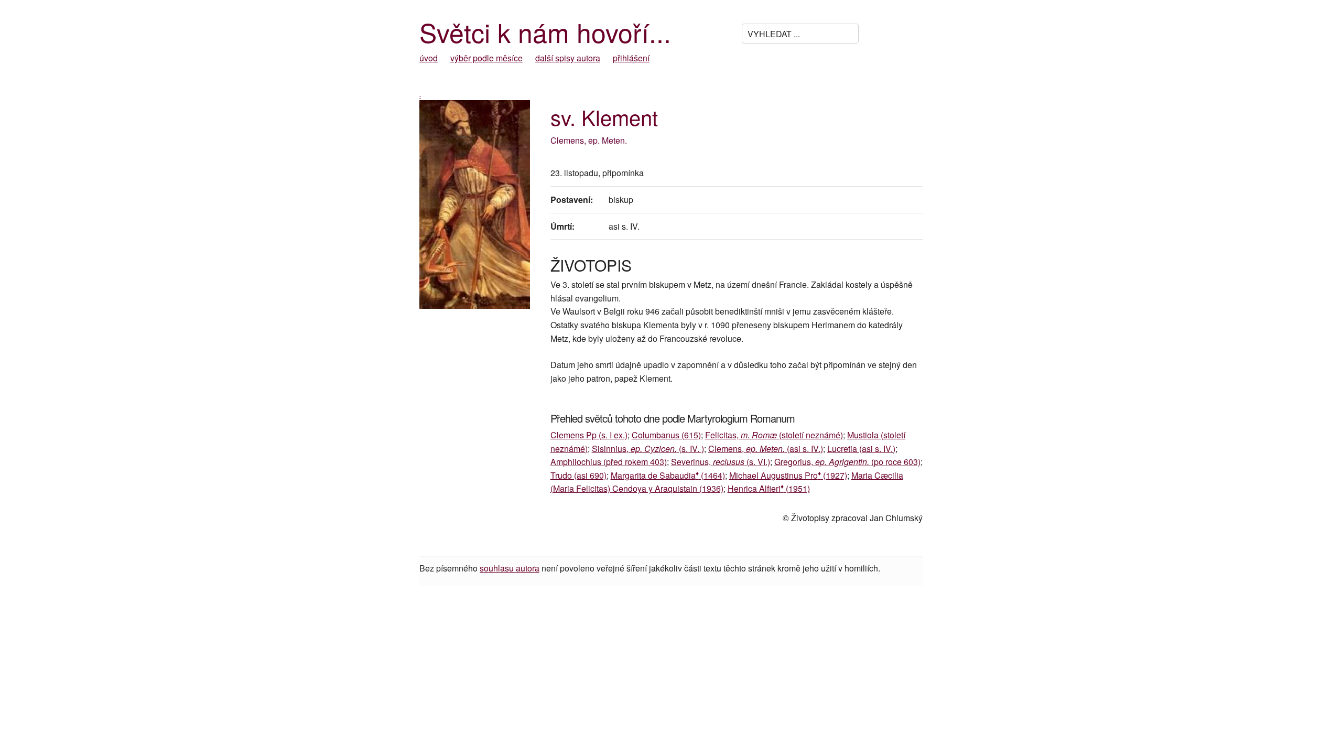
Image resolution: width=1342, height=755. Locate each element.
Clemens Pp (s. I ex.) (588, 435)
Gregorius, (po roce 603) (847, 462)
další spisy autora (567, 58)
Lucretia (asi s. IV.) (861, 449)
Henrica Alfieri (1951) (769, 488)
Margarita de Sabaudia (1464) (668, 475)
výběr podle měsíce (486, 58)
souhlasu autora (509, 568)
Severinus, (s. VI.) (720, 462)
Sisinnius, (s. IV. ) (648, 449)
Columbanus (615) (666, 435)
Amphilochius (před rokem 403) (608, 462)
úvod (428, 58)
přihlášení (631, 58)
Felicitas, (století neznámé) (774, 435)
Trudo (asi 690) (578, 475)
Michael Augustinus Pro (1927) (788, 475)
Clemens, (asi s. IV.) (765, 449)
